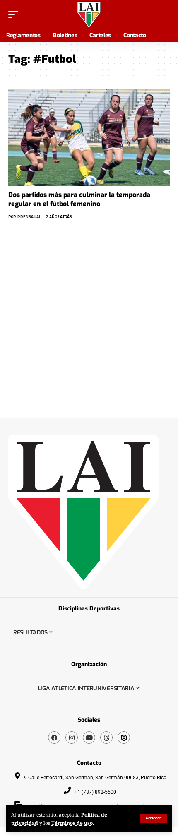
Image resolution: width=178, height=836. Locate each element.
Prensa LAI (28, 217)
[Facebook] (54, 737)
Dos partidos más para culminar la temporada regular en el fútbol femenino (79, 199)
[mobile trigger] (15, 14)
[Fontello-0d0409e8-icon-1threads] (106, 737)
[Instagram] (71, 737)
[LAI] (88, 14)
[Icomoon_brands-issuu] (124, 737)
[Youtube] (89, 737)
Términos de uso (72, 822)
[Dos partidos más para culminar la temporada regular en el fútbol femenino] (89, 137)
